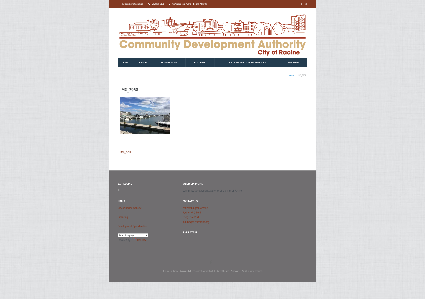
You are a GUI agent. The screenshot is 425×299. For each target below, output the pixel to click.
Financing (123, 217)
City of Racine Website (130, 208)
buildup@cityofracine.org (132, 3)
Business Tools (169, 62)
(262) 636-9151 (158, 3)
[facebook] (301, 4)
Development (200, 62)
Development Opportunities (132, 226)
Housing (142, 62)
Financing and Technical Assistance (247, 62)
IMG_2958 (125, 152)
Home (125, 62)
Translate (142, 240)
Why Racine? (294, 62)
